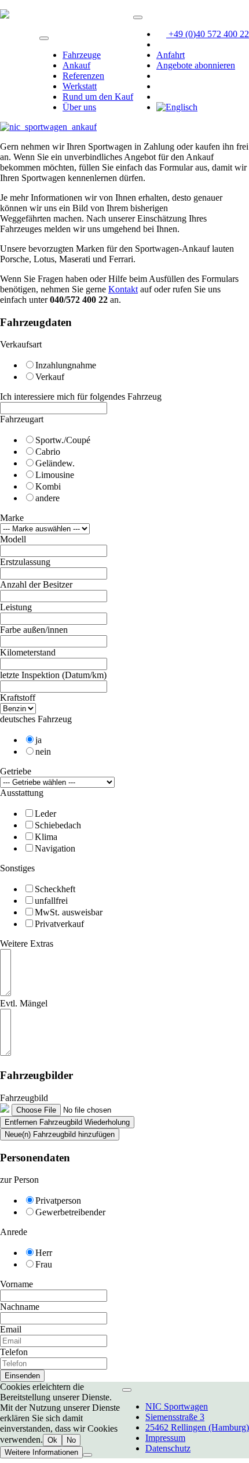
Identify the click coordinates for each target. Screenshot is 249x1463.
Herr (43, 1253)
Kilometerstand (28, 652)
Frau (43, 1264)
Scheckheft (55, 889)
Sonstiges (17, 868)
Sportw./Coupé (62, 440)
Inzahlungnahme (65, 365)
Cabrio (47, 452)
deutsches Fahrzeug (36, 719)
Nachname (19, 1307)
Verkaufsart (21, 344)
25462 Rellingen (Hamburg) (197, 1427)
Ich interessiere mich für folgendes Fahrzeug (81, 396)
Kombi (48, 486)
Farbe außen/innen (34, 630)
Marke (12, 518)
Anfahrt (170, 55)
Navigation (55, 848)
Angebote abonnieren (195, 65)
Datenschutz (168, 1448)
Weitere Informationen (41, 1452)
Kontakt (123, 289)
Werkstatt (80, 86)
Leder (45, 814)
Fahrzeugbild (24, 1098)
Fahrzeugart (21, 419)
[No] (87, 1455)
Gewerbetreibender (70, 1212)
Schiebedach (58, 825)
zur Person (19, 1180)
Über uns (79, 107)
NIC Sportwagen (176, 1406)
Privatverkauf (59, 924)
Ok (52, 1440)
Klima (46, 837)
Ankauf (76, 65)
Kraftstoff (17, 697)
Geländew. (55, 463)
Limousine (54, 475)
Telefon (14, 1352)
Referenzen (83, 76)
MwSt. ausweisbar (68, 912)
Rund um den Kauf (98, 97)
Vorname (16, 1284)
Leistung (16, 607)
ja (38, 740)
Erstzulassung (25, 562)
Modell (13, 539)
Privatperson (58, 1200)
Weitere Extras (26, 943)
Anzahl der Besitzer (36, 584)
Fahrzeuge (82, 55)
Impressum (165, 1438)
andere (47, 498)
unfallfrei (51, 901)
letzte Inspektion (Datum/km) (53, 675)
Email (10, 1329)
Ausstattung (21, 793)
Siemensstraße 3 (174, 1417)
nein (43, 751)
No (71, 1440)
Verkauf (49, 377)
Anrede (13, 1232)
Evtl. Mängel (23, 1003)
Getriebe (15, 771)
